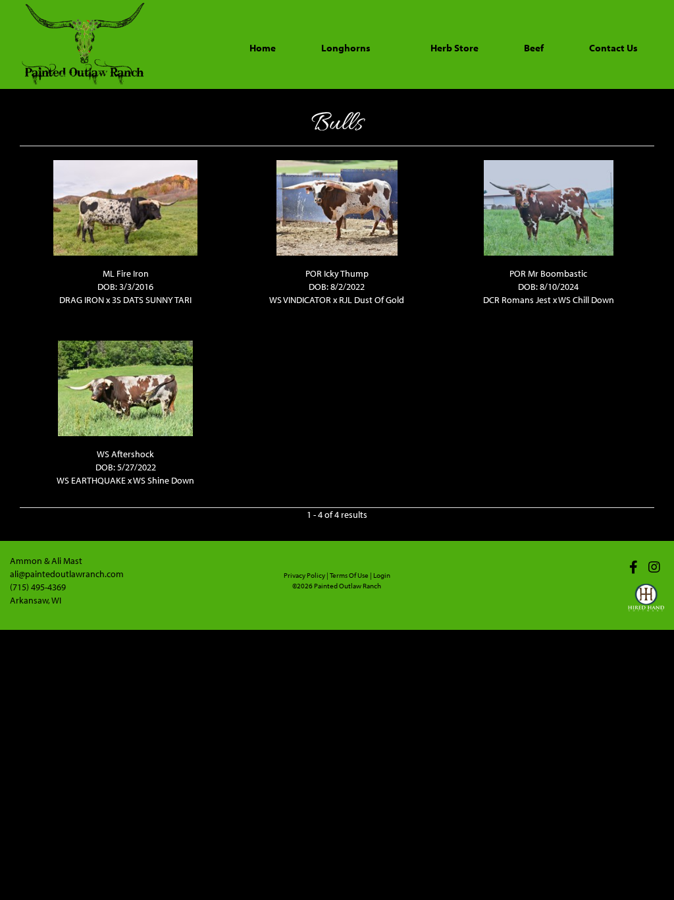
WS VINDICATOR (300, 300)
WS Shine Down (163, 480)
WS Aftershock (125, 454)
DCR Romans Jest (517, 300)
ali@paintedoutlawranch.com (67, 574)
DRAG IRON (81, 300)
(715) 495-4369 (38, 587)
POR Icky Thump (337, 273)
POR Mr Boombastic (548, 273)
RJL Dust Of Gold (371, 300)
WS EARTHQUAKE (91, 480)
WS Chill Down (586, 300)
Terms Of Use (349, 575)
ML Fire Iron (126, 273)
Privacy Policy (304, 575)
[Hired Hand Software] (646, 603)
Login (381, 575)
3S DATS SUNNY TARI (152, 300)
